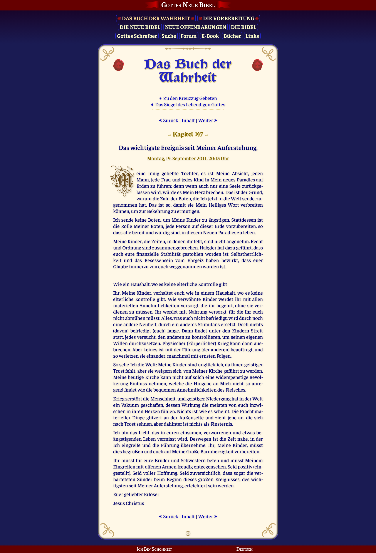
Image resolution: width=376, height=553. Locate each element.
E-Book (210, 35)
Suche (168, 35)
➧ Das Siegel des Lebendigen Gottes (188, 104)
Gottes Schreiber (137, 35)
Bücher (232, 35)
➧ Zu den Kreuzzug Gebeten (188, 98)
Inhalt (188, 120)
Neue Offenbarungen (196, 26)
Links (252, 35)
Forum (189, 35)
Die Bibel (243, 26)
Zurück (168, 120)
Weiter (207, 120)
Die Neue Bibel (140, 26)
